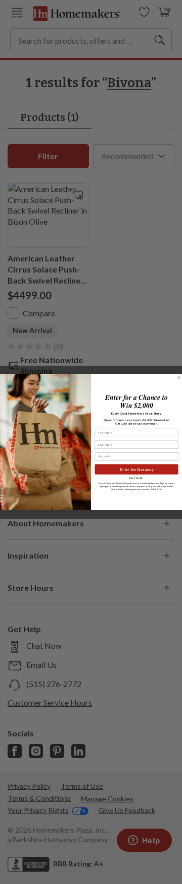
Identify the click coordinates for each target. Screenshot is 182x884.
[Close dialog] (178, 377)
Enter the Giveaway (137, 469)
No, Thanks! (136, 478)
